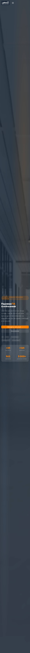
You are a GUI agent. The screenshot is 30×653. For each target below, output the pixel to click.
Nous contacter (15, 331)
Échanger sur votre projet (15, 327)
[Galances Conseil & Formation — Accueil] (5, 3)
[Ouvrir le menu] (13, 3)
